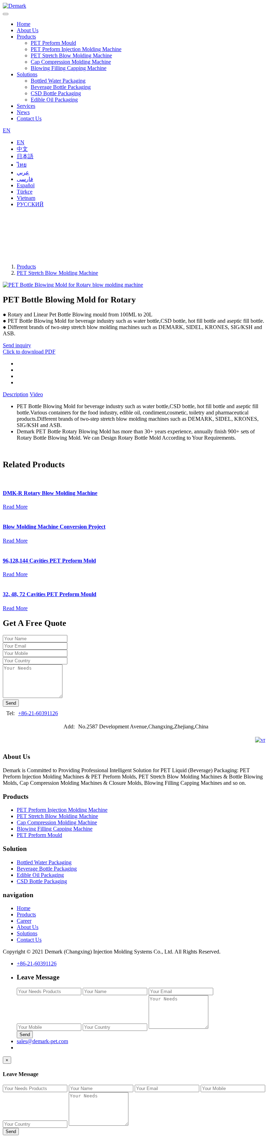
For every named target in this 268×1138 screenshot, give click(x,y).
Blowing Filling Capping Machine (68, 68)
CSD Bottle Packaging (56, 93)
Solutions (27, 74)
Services (26, 106)
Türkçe (24, 192)
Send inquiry (17, 345)
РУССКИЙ (30, 204)
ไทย (22, 165)
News (23, 112)
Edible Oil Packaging (54, 100)
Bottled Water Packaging (58, 81)
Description (15, 394)
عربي (23, 172)
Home (23, 24)
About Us (27, 30)
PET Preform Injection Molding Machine (76, 49)
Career (24, 921)
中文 (22, 149)
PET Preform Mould (53, 43)
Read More (15, 507)
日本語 (25, 156)
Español (26, 185)
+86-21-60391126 (38, 713)
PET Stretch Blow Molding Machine (71, 55)
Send (11, 703)
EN (6, 130)
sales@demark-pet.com (42, 1041)
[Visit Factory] (260, 740)
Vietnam (26, 198)
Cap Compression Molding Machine (71, 62)
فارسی (25, 179)
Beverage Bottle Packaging (61, 87)
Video (36, 394)
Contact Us (29, 118)
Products (26, 37)
